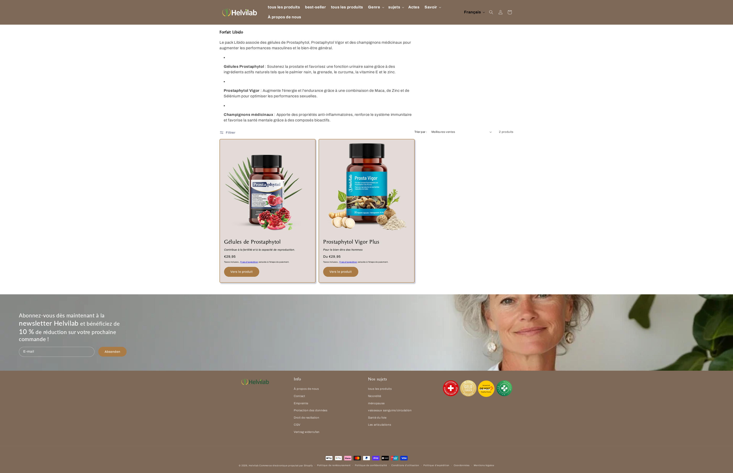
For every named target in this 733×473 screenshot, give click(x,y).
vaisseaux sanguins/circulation (390, 410)
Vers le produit (241, 271)
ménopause (376, 403)
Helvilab (253, 465)
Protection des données (311, 410)
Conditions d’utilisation (405, 465)
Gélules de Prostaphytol (252, 242)
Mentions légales (484, 465)
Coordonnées (462, 465)
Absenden (112, 351)
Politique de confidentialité (371, 465)
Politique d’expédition (436, 465)
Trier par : (420, 131)
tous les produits (380, 388)
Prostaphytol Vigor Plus (351, 242)
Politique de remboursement (334, 465)
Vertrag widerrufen (307, 431)
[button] (376, 7)
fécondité (374, 396)
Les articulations (379, 424)
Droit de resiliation (306, 417)
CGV (297, 424)
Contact (299, 396)
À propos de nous (306, 388)
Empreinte (301, 403)
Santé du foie (377, 417)
